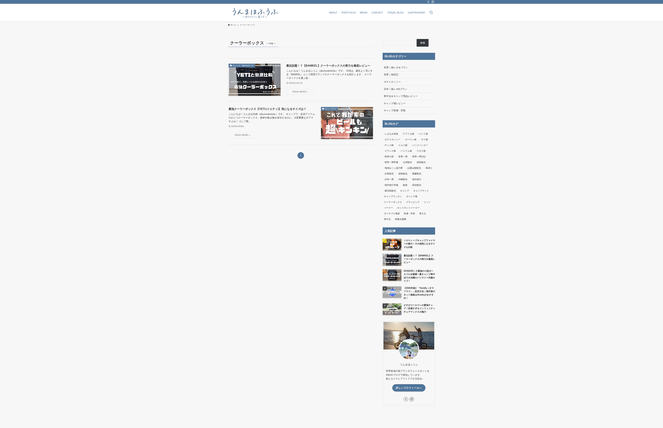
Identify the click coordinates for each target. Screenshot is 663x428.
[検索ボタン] (431, 13)
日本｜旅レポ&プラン (395, 89)
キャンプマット (421, 190)
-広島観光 (389, 173)
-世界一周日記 (419, 156)
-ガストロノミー (392, 139)
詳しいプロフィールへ (409, 387)
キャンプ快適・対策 (395, 110)
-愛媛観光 (416, 173)
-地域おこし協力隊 (393, 168)
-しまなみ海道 (391, 133)
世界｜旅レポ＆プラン (396, 67)
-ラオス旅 (421, 151)
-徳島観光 (402, 173)
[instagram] (433, 2)
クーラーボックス (393, 202)
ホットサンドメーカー (408, 207)
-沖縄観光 (402, 179)
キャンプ (404, 190)
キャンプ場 (411, 196)
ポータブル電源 (392, 213)
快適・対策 (409, 213)
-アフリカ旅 (408, 133)
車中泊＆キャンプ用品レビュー (401, 96)
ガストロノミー (392, 81)
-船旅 (404, 185)
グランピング (413, 202)
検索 (422, 42)
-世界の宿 (389, 156)
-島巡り (429, 168)
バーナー (388, 207)
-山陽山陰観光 (414, 168)
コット (427, 202)
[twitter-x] (428, 2)
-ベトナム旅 (406, 151)
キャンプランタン (393, 196)
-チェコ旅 (389, 145)
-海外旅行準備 (391, 185)
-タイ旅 (424, 139)
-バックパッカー (420, 145)
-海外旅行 (416, 179)
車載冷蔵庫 (400, 219)
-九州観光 (407, 162)
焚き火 (422, 213)
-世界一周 (402, 156)
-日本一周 (389, 179)
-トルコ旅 (402, 145)
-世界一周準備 (391, 162)
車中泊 (387, 219)
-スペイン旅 (410, 139)
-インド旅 (423, 133)
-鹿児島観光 (390, 190)
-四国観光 (421, 162)
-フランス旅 (390, 151)
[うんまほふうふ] (255, 13)
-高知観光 (416, 185)
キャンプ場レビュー (395, 103)
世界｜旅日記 (391, 74)
